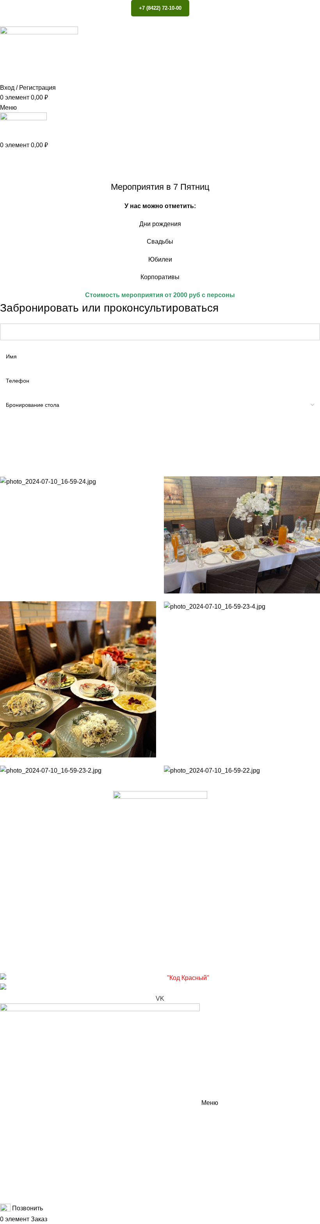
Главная (10, 176)
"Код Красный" (188, 978)
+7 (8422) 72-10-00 (160, 8)
